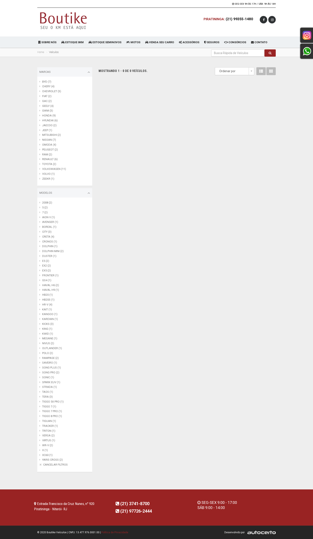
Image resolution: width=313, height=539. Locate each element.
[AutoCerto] (260, 532)
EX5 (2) (46, 270)
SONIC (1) (48, 377)
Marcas (45, 71)
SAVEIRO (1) (49, 362)
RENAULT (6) (50, 159)
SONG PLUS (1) (51, 367)
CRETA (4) (48, 236)
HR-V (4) (47, 304)
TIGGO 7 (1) (49, 406)
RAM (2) (47, 154)
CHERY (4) (48, 86)
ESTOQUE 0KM (74, 42)
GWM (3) (47, 110)
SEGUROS (212, 42)
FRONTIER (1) (50, 275)
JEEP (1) (47, 130)
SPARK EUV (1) (51, 382)
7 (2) (45, 212)
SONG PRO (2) (50, 372)
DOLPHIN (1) (49, 246)
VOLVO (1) (48, 173)
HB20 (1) (47, 294)
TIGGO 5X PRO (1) (53, 401)
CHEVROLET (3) (51, 91)
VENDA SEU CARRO (161, 42)
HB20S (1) (48, 299)
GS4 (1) (46, 280)
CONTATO (260, 42)
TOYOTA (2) (49, 164)
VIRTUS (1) (48, 440)
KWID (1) (47, 333)
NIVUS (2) (48, 343)
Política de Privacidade (114, 532)
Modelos (45, 192)
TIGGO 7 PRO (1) (52, 411)
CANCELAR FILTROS (55, 464)
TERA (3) (47, 396)
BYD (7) (46, 81)
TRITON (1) (48, 430)
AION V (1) (48, 217)
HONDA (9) (49, 115)
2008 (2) (47, 202)
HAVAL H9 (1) (50, 289)
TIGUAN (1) (49, 421)
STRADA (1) (49, 386)
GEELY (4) (48, 106)
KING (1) (47, 328)
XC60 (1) (47, 455)
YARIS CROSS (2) (52, 459)
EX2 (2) (46, 265)
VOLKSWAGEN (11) (54, 169)
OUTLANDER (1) (52, 348)
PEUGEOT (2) (50, 149)
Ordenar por (227, 71)
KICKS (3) (48, 323)
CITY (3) (47, 231)
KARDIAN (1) (50, 319)
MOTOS (135, 42)
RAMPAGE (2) (50, 358)
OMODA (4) (49, 144)
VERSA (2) (48, 435)
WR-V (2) (47, 445)
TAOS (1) (47, 391)
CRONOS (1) (49, 241)
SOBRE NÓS (48, 42)
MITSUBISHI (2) (51, 134)
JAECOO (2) (49, 125)
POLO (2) (47, 353)
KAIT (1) (47, 309)
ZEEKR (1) (48, 178)
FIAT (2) (47, 96)
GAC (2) (47, 101)
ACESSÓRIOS (190, 42)
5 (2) (45, 207)
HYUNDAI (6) (50, 120)
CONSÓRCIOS (237, 42)
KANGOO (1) (49, 314)
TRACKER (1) (50, 425)
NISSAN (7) (49, 139)
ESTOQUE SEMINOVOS (106, 42)
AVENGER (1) (50, 222)
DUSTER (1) (49, 256)
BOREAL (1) (49, 226)
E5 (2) (45, 260)
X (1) (45, 450)
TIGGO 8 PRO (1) (52, 416)
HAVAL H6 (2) (50, 285)
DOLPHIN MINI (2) (53, 251)
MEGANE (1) (49, 338)
